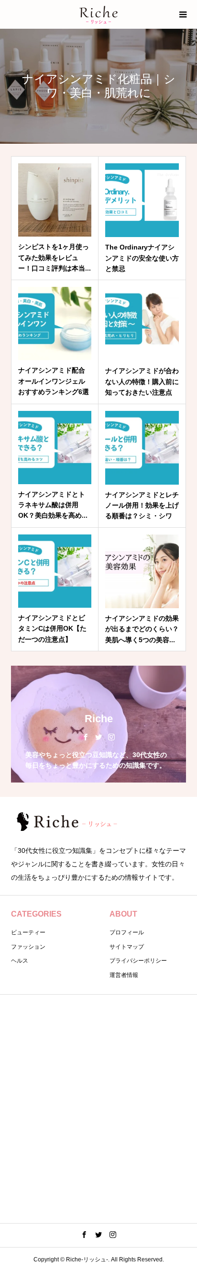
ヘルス (19, 960)
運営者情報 (123, 975)
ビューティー (28, 932)
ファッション (28, 946)
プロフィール (126, 932)
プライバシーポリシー (138, 960)
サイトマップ (126, 946)
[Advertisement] (98, 1107)
